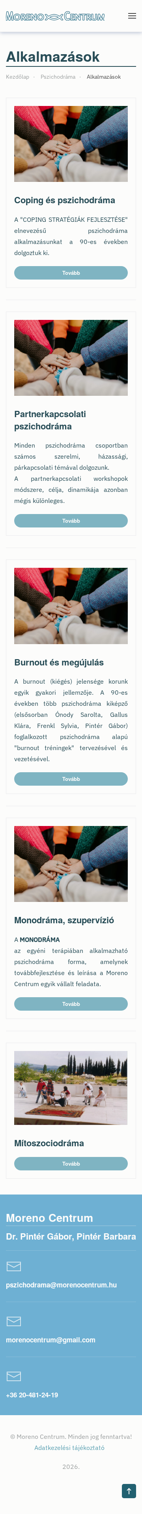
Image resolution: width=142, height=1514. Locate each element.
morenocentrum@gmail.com (50, 1339)
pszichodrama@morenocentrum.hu (61, 1284)
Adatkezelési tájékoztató (70, 1448)
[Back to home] (55, 16)
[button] (132, 16)
